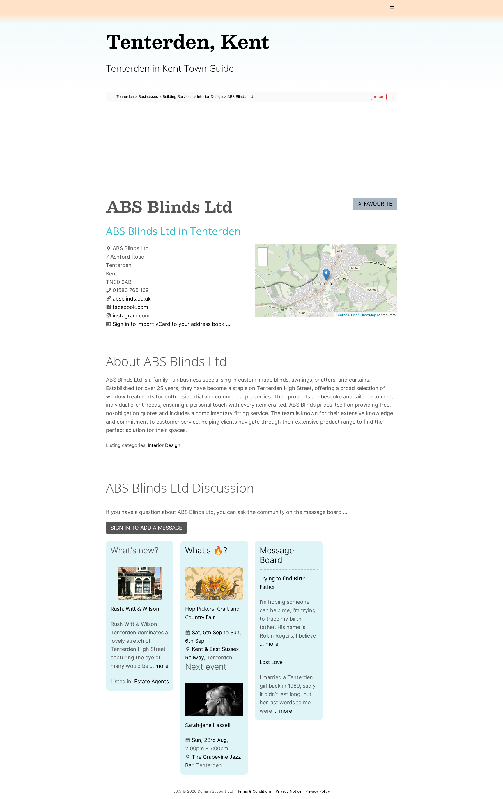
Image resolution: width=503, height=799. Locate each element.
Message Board (277, 555)
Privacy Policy (317, 791)
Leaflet (341, 314)
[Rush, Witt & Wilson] (140, 583)
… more (159, 666)
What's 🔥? (206, 550)
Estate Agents (151, 681)
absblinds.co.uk (132, 299)
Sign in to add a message (146, 528)
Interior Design (164, 445)
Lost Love (271, 661)
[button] (392, 8)
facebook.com (130, 307)
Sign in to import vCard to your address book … (171, 324)
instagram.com (131, 315)
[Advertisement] (251, 150)
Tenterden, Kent (187, 41)
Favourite (375, 204)
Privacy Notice (288, 791)
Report (379, 97)
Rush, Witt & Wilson (135, 608)
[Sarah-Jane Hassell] (214, 699)
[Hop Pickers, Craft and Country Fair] (214, 583)
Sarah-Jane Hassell (208, 724)
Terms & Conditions (254, 791)
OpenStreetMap (363, 314)
